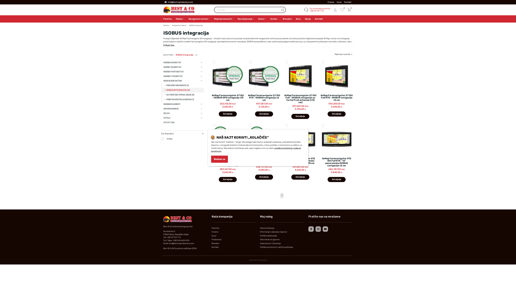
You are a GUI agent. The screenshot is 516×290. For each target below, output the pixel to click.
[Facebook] (311, 229)
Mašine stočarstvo (173, 76)
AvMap (169, 139)
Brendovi (287, 19)
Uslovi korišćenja (267, 228)
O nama (331, 2)
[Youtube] (325, 229)
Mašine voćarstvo (172, 67)
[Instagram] (318, 229)
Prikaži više (168, 45)
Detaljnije (227, 114)
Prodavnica (216, 239)
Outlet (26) (169, 122)
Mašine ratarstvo (172, 62)
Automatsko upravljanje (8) (180, 95)
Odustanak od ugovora (270, 239)
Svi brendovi (167, 133)
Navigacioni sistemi (179, 25)
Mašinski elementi (172, 104)
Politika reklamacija (268, 236)
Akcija (308, 19)
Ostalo (167, 118)
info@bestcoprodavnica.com (180, 2)
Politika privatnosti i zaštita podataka (276, 247)
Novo (298, 19)
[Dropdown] (201, 62)
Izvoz (339, 2)
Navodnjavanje (171, 109)
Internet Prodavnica (258, 260)
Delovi (167, 113)
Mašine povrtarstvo (174, 72)
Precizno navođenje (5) (177, 85)
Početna (167, 19)
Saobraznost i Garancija (270, 243)
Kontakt (347, 2)
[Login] (335, 9)
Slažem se (219, 159)
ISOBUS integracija (196, 25)
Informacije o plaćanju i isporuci (273, 232)
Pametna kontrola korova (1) (180, 99)
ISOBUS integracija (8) (178, 90)
